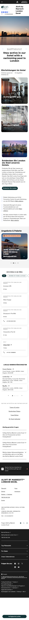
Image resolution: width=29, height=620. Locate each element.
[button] (17, 2)
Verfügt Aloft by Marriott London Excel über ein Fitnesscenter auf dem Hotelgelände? (13, 435)
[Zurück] (11, 263)
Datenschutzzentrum (6, 587)
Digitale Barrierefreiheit (6, 589)
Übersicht (3, 488)
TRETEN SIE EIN (5, 497)
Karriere (15, 582)
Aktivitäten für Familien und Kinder (17, 275)
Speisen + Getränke (6, 494)
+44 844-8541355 (11, 321)
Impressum (17, 491)
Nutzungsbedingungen (6, 583)
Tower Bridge (14, 415)
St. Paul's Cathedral (14, 419)
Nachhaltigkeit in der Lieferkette (8, 591)
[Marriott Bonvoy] (24, 2)
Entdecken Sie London (10, 188)
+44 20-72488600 (11, 352)
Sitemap (19, 591)
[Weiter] (18, 263)
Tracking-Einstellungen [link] (6, 582)
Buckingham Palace (14, 411)
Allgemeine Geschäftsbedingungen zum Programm (12, 585)
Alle (4, 275)
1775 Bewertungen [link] (9, 14)
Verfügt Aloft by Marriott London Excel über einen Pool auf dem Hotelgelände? (13, 444)
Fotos (16, 488)
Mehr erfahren (8, 100)
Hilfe (24, 591)
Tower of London (14, 407)
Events (3, 500)
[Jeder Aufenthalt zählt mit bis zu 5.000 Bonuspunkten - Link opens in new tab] (14, 246)
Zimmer (3, 491)
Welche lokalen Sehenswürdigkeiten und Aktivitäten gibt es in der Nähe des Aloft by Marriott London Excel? (13, 454)
